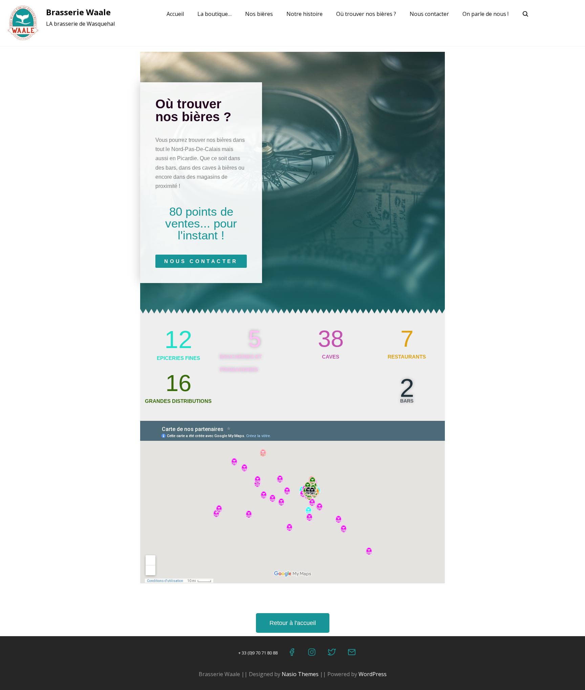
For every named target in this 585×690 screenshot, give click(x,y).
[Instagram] (312, 653)
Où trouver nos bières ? (366, 14)
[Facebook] (292, 653)
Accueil (175, 14)
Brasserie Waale (78, 12)
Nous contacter (429, 14)
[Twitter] (332, 653)
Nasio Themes (301, 674)
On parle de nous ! (485, 14)
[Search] (526, 14)
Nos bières (259, 14)
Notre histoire (304, 14)
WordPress (373, 674)
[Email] (352, 653)
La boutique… (214, 14)
